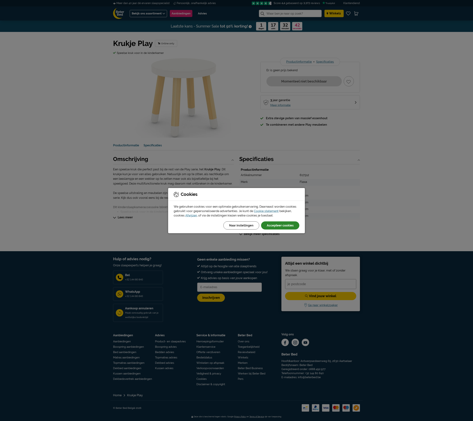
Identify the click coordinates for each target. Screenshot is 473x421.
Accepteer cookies (280, 225)
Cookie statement (266, 211)
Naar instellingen (241, 225)
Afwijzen (191, 215)
